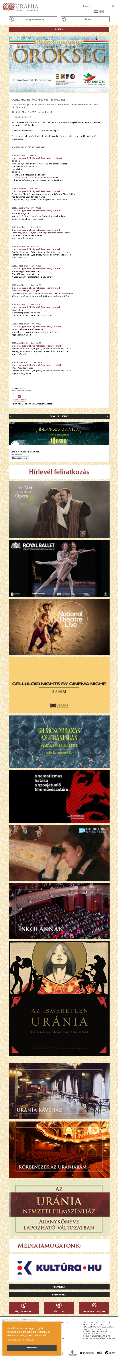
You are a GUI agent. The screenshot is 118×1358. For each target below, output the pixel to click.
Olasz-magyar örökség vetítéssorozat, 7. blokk (36, 268)
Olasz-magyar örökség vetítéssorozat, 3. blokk (36, 191)
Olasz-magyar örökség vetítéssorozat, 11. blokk (36, 345)
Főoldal (59, 1311)
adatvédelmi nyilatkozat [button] (20, 1339)
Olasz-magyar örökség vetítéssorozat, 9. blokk (36, 307)
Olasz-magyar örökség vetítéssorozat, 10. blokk (36, 326)
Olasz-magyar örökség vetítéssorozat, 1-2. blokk (37, 158)
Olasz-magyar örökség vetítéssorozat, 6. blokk (36, 249)
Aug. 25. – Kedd (59, 416)
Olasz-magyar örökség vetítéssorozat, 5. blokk (36, 230)
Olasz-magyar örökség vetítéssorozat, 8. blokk (36, 287)
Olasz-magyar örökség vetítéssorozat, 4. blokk (36, 210)
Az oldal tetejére (94, 1311)
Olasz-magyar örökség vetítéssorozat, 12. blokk (36, 365)
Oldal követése (20, 458)
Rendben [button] (32, 1347)
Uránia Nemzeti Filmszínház (25, 451)
